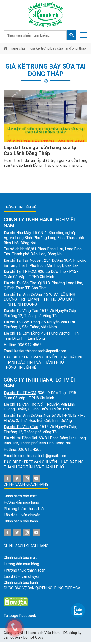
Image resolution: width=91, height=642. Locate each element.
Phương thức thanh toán (24, 508)
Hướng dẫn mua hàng (21, 502)
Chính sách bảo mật (20, 496)
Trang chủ (16, 48)
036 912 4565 (29, 344)
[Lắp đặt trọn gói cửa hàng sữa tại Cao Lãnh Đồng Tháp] (45, 116)
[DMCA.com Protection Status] (16, 601)
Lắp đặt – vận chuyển (22, 515)
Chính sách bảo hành (21, 521)
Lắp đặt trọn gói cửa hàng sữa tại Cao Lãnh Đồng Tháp (41, 150)
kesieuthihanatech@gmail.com (40, 351)
